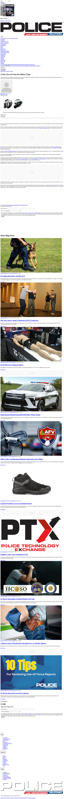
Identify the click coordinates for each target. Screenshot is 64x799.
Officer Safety (18, 205)
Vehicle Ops (2, 60)
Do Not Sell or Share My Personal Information (26, 797)
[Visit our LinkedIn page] (3, 704)
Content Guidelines (24, 65)
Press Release (18, 65)
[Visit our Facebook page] (1, 704)
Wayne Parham (12, 273)
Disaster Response (4, 41)
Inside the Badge (9, 71)
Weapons (2, 62)
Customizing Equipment (10, 205)
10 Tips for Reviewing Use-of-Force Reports (14, 693)
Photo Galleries (30, 64)
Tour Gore (53, 185)
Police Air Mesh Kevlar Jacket (11, 151)
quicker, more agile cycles (44, 128)
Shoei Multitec (35, 158)
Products (25, 64)
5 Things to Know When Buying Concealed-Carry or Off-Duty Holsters (23, 643)
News (9, 1)
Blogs (7, 64)
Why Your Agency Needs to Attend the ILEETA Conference (19, 320)
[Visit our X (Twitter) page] (2, 704)
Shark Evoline (43, 158)
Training (2, 57)
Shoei (4, 205)
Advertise (2, 65)
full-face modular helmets (22, 158)
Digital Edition (8, 20)
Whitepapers (14, 64)
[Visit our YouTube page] (5, 704)
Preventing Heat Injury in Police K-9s (12, 276)
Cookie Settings (8, 65)
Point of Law (3, 48)
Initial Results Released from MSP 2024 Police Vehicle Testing (20, 415)
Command (2, 39)
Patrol (1, 46)
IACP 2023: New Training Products (11, 365)
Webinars (18, 1)
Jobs (34, 64)
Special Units (3, 53)
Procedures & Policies (4, 51)
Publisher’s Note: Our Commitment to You (14, 554)
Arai (21, 205)
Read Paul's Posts (3, 94)
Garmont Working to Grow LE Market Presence (16, 503)
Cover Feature (5, 1)
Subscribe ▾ (3, 3)
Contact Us (13, 65)
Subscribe (2, 20)
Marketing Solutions (32, 65)
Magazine (10, 64)
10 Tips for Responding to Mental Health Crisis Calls (17, 599)
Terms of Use (9, 797)
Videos (15, 1)
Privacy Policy (3, 797)
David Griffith (12, 362)
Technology (2, 55)
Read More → (3, 281)
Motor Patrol (25, 205)
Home (1, 71)
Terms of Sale (14, 797)
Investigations (3, 44)
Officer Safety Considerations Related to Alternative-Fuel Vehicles (21, 459)
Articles (12, 1)
